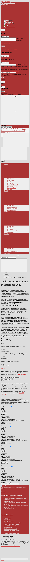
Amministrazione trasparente (11, 530)
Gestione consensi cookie (10, 529)
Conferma (9, 127)
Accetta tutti (6, 379)
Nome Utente (20, 38)
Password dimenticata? (7, 43)
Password (19, 40)
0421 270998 (9, 501)
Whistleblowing (8, 527)
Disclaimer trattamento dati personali (10, 546)
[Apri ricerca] (16, 140)
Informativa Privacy (9, 521)
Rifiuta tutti (14, 377)
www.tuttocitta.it (5, 447)
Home (5, 272)
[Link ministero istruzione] (8, 3)
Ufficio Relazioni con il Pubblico (12, 522)
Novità (6, 274)
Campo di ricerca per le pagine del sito (11, 256)
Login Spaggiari (15, 71)
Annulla (3, 127)
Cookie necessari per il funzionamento (11, 399)
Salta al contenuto (5, 1)
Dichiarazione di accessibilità (11, 524)
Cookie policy (7, 518)
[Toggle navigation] (14, 153)
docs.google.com (5, 427)
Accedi (3, 29)
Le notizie (6, 276)
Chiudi (2, 82)
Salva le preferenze (13, 484)
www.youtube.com (6, 467)
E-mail (18, 64)
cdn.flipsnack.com (6, 407)
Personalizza (4, 377)
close (2, 161)
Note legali (7, 519)
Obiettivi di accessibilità (10, 526)
